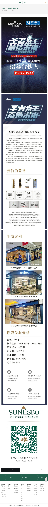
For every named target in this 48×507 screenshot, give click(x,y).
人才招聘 (3, 490)
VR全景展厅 (3, 494)
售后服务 (29, 486)
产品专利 (16, 490)
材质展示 (35, 492)
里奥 (21, 492)
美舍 (21, 496)
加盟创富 (42, 488)
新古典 (22, 498)
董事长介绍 (3, 496)
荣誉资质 (16, 488)
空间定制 (35, 488)
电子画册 (16, 492)
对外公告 (9, 486)
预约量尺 (35, 494)
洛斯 (21, 490)
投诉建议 (42, 477)
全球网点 (42, 486)
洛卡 (21, 494)
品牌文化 (16, 486)
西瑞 (21, 488)
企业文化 (3, 488)
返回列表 (11, 469)
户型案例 (35, 490)
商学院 (2, 492)
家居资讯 (9, 488)
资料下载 (26, 477)
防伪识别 (10, 477)
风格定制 (35, 486)
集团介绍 (3, 486)
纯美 (21, 500)
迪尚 (21, 486)
